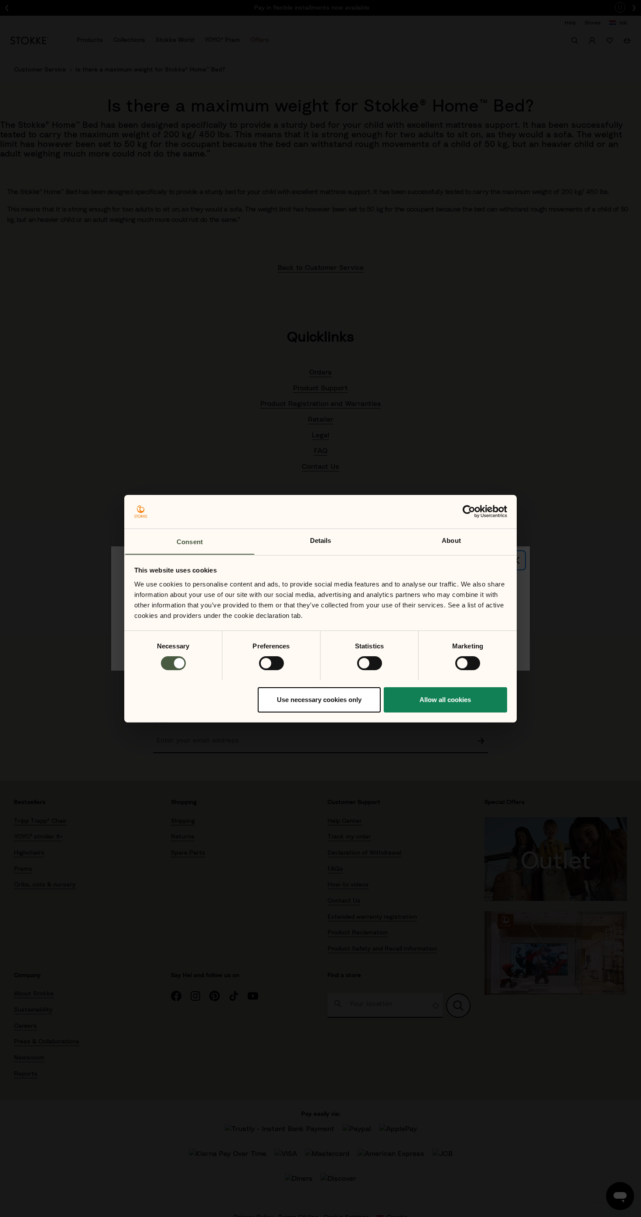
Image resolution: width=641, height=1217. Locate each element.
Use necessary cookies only (319, 699)
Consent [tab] (190, 541)
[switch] (271, 663)
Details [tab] (320, 540)
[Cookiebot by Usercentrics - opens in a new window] (469, 511)
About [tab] (451, 540)
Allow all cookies (445, 699)
